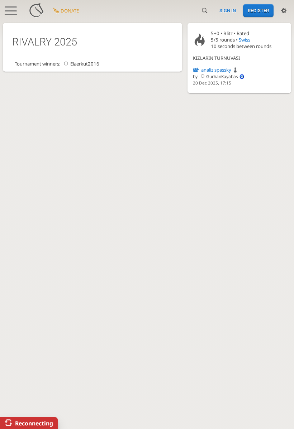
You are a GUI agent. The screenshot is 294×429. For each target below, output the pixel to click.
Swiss (244, 40)
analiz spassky (216, 70)
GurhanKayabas (222, 76)
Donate (70, 11)
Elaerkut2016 (84, 64)
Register (258, 10)
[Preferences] (284, 10)
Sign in (227, 10)
